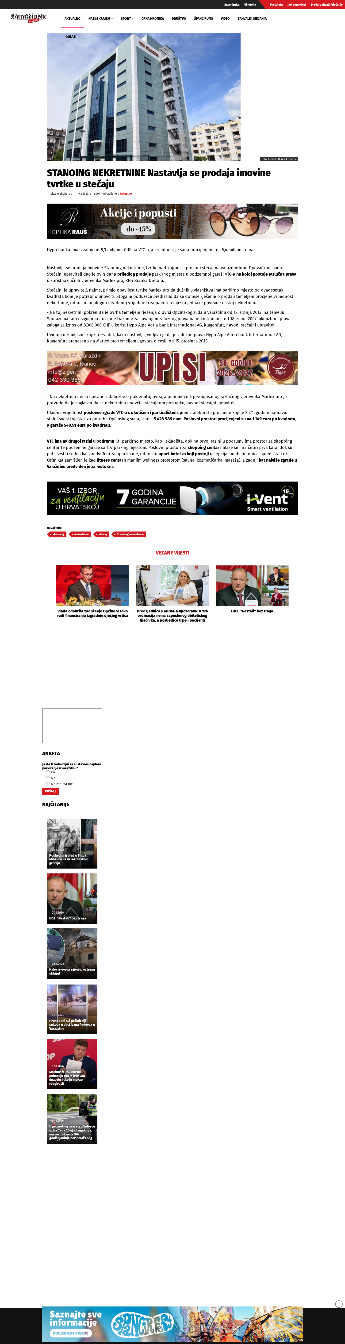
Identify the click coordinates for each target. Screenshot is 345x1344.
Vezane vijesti (172, 553)
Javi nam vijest (297, 4)
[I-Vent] (172, 498)
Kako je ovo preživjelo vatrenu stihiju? (72, 972)
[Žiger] (172, 368)
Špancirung (203, 19)
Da (52, 772)
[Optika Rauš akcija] (172, 221)
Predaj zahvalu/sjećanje (327, 4)
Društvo (179, 19)
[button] (50, 594)
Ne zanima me (61, 784)
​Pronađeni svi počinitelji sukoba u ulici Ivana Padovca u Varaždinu (72, 1025)
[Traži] (286, 18)
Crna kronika (153, 19)
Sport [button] (126, 19)
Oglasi (70, 37)
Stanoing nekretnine (130, 534)
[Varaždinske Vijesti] (28, 17)
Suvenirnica (232, 4)
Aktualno (72, 19)
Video (225, 19)
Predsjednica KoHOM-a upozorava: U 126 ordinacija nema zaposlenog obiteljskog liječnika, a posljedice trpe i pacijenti (172, 615)
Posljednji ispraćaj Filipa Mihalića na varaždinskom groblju (68, 860)
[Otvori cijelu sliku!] (144, 97)
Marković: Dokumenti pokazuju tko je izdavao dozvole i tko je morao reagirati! (67, 1078)
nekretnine (81, 534)
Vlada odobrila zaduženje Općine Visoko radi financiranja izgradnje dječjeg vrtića (92, 613)
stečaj (103, 534)
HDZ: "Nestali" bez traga (252, 611)
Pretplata (276, 4)
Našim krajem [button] (99, 19)
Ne (52, 778)
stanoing (58, 534)
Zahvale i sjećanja (252, 19)
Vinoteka (250, 4)
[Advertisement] (172, 670)
